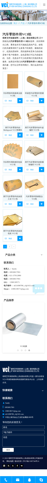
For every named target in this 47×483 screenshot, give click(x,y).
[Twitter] (8, 465)
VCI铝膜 (23, 346)
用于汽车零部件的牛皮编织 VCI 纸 (34, 129)
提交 (8, 450)
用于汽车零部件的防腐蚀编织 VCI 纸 (34, 163)
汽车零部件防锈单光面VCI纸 (12, 94)
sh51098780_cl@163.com (24, 286)
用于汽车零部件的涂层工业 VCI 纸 (12, 197)
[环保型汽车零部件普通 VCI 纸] (34, 81)
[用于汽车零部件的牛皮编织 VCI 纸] (34, 116)
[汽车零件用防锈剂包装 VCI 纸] (12, 150)
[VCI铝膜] (23, 323)
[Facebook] (17, 465)
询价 (10, 101)
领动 (16, 461)
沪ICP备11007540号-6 (31, 461)
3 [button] (25, 350)
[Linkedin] (4, 465)
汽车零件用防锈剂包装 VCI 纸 (12, 163)
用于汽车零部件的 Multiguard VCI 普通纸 (12, 129)
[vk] (21, 465)
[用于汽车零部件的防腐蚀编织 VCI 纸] (34, 150)
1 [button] (18, 350)
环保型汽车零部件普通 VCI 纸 (34, 94)
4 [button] (29, 350)
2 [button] (21, 350)
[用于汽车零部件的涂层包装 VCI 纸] (12, 219)
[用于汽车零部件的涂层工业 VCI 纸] (12, 184)
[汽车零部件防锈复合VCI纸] (34, 184)
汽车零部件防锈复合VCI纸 (34, 197)
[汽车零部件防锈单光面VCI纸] (12, 81)
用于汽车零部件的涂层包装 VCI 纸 (12, 232)
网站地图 (10, 461)
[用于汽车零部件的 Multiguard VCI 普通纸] (12, 116)
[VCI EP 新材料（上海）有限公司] (21, 369)
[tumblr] (13, 465)
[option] (23, 325)
